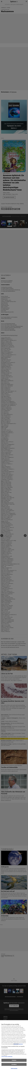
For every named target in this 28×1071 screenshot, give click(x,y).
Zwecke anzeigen (14, 1068)
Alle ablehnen (14, 1064)
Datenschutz (16, 1044)
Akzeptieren (14, 1060)
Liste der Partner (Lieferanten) (6, 1056)
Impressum (21, 1044)
